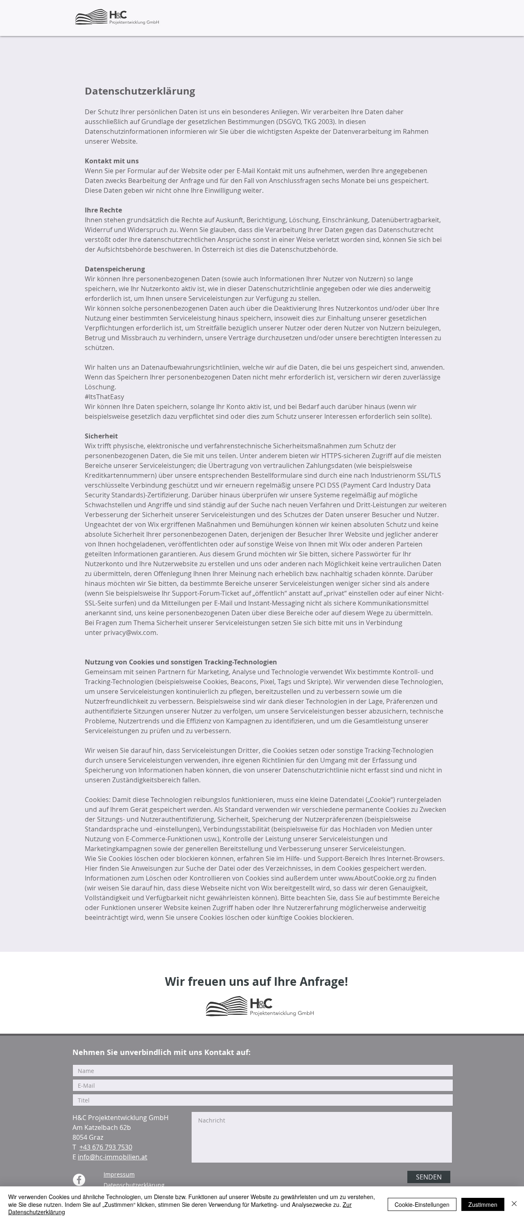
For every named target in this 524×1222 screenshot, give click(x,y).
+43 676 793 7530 (105, 1147)
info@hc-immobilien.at (112, 1156)
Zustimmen (482, 1204)
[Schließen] (514, 1204)
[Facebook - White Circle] (79, 1180)
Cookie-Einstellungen (422, 1204)
